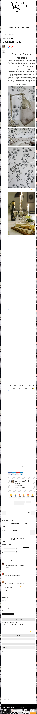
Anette (6, 572)
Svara (7, 569)
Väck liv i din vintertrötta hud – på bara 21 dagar (10, 626)
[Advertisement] (18, 19)
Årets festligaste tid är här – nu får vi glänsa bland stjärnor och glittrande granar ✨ (16, 631)
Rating (3, 608)
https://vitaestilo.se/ (21, 487)
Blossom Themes (13, 707)
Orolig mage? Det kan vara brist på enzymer (9, 622)
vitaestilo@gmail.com (21, 485)
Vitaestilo (3, 49)
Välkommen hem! (8, 580)
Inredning (12, 38)
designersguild (18, 502)
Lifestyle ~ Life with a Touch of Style (18, 28)
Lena (6, 562)
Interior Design (4, 526)
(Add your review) (26, 547)
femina (23, 502)
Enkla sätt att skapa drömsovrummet (19, 523)
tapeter (21, 503)
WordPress (22, 707)
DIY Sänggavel (14, 530)
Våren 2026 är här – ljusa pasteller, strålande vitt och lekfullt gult (13, 624)
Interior (3, 525)
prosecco (17, 503)
